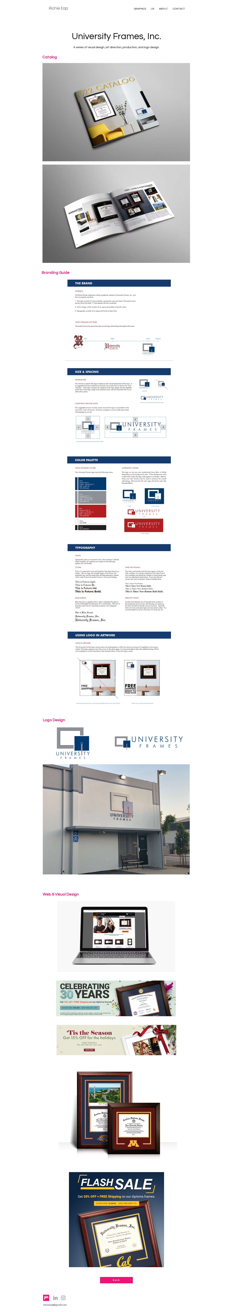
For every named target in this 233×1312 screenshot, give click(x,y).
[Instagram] (63, 1298)
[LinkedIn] (55, 1298)
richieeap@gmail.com (55, 1305)
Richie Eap (58, 8)
